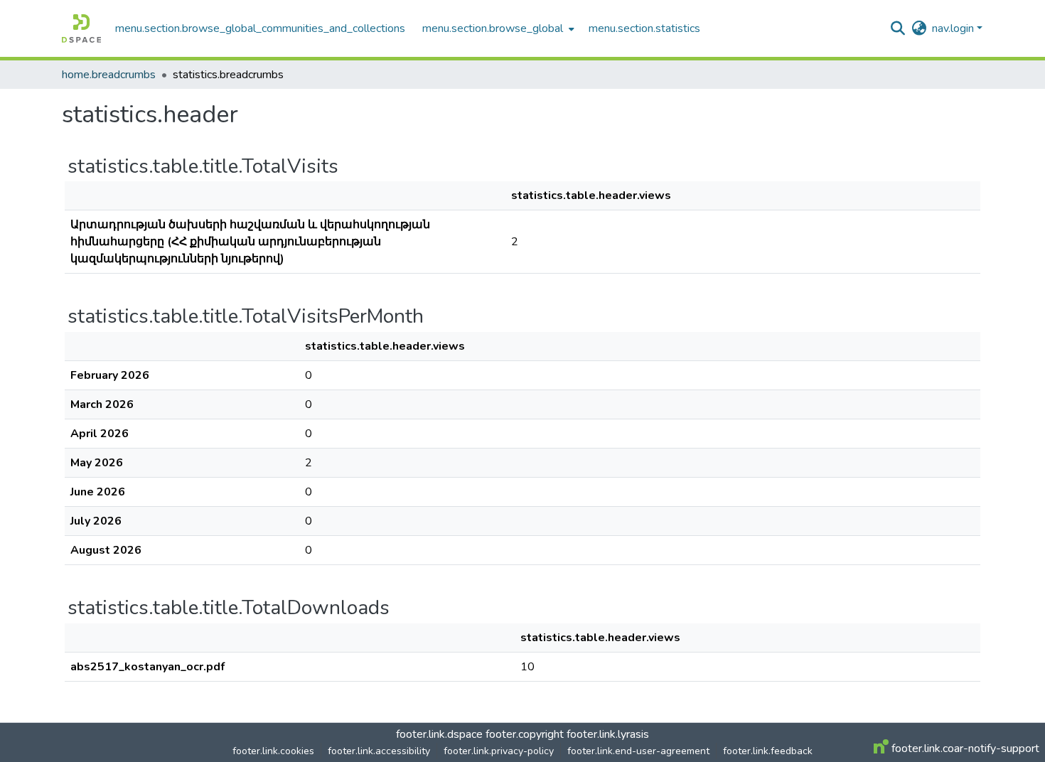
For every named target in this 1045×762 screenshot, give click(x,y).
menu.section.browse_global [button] (492, 28)
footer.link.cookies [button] (273, 751)
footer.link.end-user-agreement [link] (638, 751)
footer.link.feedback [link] (768, 751)
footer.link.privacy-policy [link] (499, 751)
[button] (81, 28)
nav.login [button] (954, 28)
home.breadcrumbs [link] (109, 74)
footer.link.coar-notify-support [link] (964, 748)
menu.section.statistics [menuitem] (644, 28)
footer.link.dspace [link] (439, 734)
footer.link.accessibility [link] (379, 751)
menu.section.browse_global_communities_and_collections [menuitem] (260, 28)
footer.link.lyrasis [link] (608, 734)
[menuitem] (496, 28)
